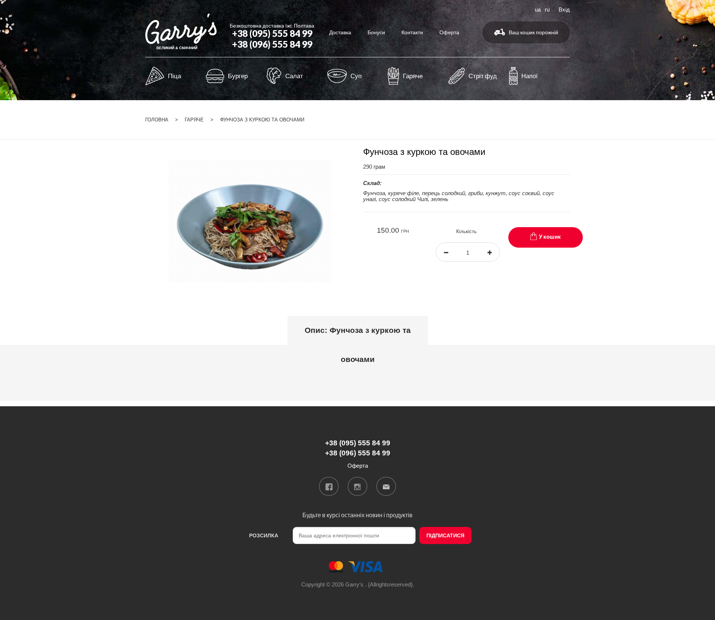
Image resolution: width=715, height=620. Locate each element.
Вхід (564, 9)
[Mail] (386, 486)
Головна (156, 120)
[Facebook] (329, 486)
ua (538, 9)
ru (547, 9)
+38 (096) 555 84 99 (272, 44)
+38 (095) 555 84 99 (272, 33)
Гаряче (194, 120)
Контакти (412, 32)
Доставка (340, 32)
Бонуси (376, 32)
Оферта (449, 32)
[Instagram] (357, 486)
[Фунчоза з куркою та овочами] (248, 220)
